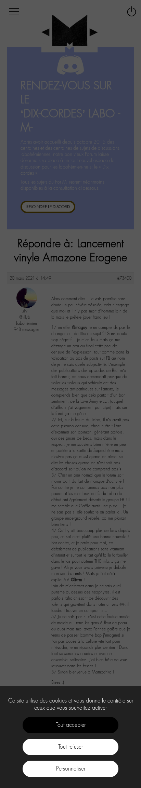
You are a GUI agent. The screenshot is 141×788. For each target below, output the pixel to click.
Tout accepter (71, 725)
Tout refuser (70, 746)
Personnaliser (70, 768)
